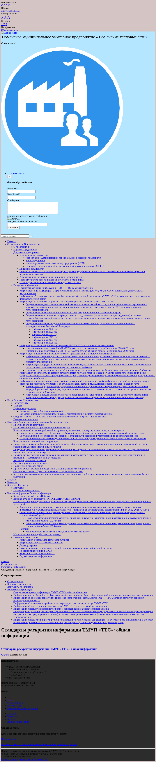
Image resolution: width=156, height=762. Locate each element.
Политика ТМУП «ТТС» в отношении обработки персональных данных (39, 744)
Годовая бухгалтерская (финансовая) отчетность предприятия (51, 279)
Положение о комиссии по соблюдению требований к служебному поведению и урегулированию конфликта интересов (82, 433)
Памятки (24, 529)
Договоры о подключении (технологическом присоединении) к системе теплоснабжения (66, 414)
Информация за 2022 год (44, 334)
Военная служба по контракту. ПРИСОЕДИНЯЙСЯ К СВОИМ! (47, 498)
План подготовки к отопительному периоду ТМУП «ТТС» (50, 282)
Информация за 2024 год (44, 340)
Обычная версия (9, 30)
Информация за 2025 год (44, 342)
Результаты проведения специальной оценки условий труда (51, 277)
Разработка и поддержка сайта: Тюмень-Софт (24, 759)
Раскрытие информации (26, 285)
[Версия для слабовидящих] (3, 233)
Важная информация (18, 493)
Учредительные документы (34, 255)
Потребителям (14, 400)
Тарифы (17, 405)
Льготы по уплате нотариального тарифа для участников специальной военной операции (66, 548)
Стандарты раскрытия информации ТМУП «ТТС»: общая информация (56, 288)
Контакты (12, 485)
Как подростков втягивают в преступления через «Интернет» (58, 531)
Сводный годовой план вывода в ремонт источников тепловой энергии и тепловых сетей (60, 416)
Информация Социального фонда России (41, 542)
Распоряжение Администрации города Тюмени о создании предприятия (63, 257)
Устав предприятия (35, 260)
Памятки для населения (25, 537)
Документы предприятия (26, 252)
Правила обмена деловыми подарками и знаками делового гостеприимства (52, 468)
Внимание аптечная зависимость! (37, 553)
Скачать (5, 654)
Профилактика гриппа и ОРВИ (36, 550)
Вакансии (12, 482)
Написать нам (17, 173)
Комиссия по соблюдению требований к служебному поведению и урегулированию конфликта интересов (68, 430)
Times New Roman (12, 11)
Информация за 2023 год (44, 337)
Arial (3, 11)
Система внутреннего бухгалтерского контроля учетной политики (48, 471)
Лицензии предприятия (32, 268)
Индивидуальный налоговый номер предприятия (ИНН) (55, 263)
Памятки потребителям (25, 419)
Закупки (11, 479)
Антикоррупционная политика (29, 460)
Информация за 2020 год (44, 329)
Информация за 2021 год (44, 331)
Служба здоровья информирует (36, 556)
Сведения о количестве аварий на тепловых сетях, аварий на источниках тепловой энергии (73, 312)
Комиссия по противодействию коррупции (35, 441)
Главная (11, 241)
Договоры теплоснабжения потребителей (41, 411)
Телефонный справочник (26, 490)
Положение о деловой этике (28, 466)
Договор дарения (28, 545)
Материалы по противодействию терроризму (37, 534)
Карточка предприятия (25, 249)
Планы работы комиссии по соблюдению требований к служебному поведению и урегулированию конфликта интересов (83, 438)
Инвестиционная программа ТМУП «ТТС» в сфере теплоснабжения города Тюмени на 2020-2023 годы (80, 351)
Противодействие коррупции (22, 422)
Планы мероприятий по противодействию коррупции (41, 427)
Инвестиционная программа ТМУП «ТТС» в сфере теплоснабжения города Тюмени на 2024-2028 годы (80, 348)
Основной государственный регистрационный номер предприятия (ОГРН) (65, 266)
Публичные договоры (24, 408)
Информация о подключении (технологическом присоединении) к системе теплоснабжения (67, 353)
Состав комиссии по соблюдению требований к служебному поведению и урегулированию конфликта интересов (79, 435)
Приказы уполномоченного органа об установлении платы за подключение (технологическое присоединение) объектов (88, 370)
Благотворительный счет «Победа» (31, 496)
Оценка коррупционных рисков (30, 463)
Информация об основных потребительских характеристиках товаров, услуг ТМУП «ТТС (67, 301)
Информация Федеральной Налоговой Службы (44, 540)
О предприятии (15, 244)
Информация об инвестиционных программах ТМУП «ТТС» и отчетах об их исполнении (67, 345)
